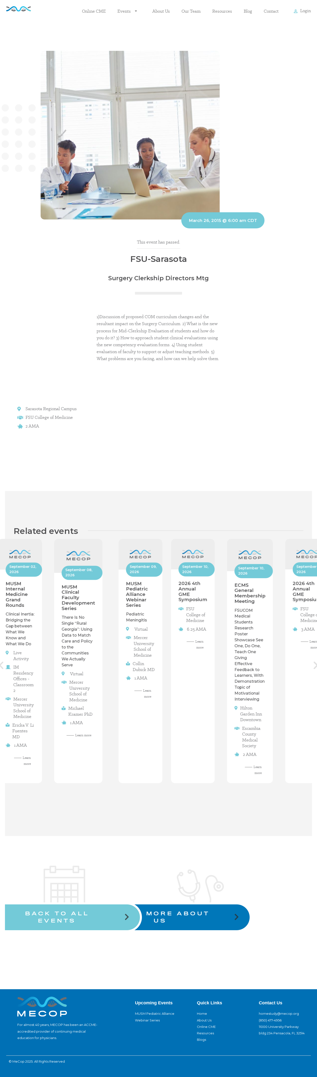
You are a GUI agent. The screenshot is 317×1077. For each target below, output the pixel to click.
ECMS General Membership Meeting (250, 593)
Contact (271, 11)
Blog (248, 11)
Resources (222, 11)
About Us (161, 11)
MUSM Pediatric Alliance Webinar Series (137, 594)
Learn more (83, 735)
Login (305, 10)
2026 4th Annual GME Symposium (193, 591)
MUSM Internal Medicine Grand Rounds (16, 594)
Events (124, 11)
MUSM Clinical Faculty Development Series (78, 597)
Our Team (191, 11)
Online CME (94, 11)
